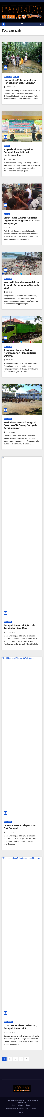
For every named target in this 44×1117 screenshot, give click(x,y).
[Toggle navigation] (22, 24)
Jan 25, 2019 (10, 1032)
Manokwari (7, 418)
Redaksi (33, 1109)
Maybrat (15, 76)
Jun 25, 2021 (10, 159)
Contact (28, 1105)
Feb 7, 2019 (10, 832)
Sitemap (21, 1112)
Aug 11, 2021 (10, 87)
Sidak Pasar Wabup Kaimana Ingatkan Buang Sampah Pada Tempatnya (21, 220)
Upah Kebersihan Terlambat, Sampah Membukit (20, 1027)
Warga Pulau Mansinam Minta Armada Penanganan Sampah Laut (21, 285)
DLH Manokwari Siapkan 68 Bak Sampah (19, 827)
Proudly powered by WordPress (16, 1100)
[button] (41, 24)
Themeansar (22, 1102)
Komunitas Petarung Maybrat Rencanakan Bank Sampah (21, 81)
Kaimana (6, 145)
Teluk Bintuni (8, 1021)
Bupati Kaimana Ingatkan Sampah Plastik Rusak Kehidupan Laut (19, 152)
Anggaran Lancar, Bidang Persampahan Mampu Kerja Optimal (20, 353)
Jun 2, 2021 (10, 227)
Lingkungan (8, 76)
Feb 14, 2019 (10, 632)
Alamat (20, 1105)
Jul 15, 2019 (10, 432)
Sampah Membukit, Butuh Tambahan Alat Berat (19, 627)
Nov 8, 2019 (10, 292)
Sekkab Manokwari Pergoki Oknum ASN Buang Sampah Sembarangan (20, 425)
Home (13, 1105)
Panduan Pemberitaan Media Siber (17, 1109)
